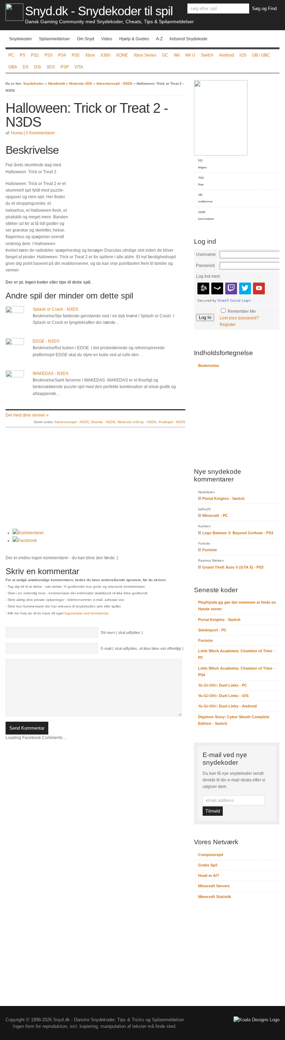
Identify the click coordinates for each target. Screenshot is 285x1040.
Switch (207, 55)
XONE (122, 55)
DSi (37, 67)
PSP (64, 67)
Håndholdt (56, 83)
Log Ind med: (208, 276)
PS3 (48, 55)
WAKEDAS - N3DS (50, 373)
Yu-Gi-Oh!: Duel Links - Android (227, 706)
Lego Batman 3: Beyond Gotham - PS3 (237, 533)
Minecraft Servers (214, 886)
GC (165, 55)
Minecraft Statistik (214, 897)
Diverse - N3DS (103, 422)
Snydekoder (20, 38)
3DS (51, 67)
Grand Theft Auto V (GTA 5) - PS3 (232, 567)
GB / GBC (261, 55)
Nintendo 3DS (80, 83)
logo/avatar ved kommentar (86, 613)
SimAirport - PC (212, 630)
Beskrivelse (208, 365)
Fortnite (209, 550)
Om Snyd (85, 38)
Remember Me (242, 311)
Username (206, 254)
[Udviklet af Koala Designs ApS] (256, 1019)
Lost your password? (239, 318)
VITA (78, 67)
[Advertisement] (126, 192)
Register (228, 324)
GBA (12, 67)
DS (25, 67)
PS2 (35, 55)
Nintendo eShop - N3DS (136, 422)
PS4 (62, 55)
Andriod (226, 55)
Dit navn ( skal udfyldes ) (122, 632)
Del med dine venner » (27, 415)
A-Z (159, 38)
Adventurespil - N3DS (114, 83)
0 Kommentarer (40, 133)
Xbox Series (144, 55)
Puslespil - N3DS (171, 422)
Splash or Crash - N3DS (55, 309)
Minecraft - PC (215, 515)
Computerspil (210, 855)
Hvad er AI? (208, 875)
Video (106, 38)
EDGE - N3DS (46, 341)
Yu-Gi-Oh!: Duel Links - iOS (223, 696)
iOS (242, 55)
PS (22, 55)
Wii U (190, 55)
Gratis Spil (207, 865)
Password (205, 265)
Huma (17, 133)
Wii (177, 55)
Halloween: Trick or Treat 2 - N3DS (87, 114)
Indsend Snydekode (188, 38)
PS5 (76, 55)
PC (11, 55)
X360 (105, 55)
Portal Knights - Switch (223, 498)
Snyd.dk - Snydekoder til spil (99, 11)
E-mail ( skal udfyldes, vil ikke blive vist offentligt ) (142, 648)
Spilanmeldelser (54, 38)
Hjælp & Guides (134, 38)
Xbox (90, 55)
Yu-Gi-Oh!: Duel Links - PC (222, 685)
